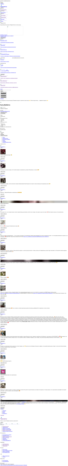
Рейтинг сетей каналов (7, 430)
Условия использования (7, 465)
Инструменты (3, 37)
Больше (2, 408)
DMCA (1, 465)
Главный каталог (6, 426)
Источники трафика (6, 139)
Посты (4, 140)
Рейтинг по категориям (7, 429)
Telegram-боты (5, 427)
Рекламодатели (5, 138)
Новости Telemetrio (6, 451)
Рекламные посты (4, 112)
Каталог (2, 7)
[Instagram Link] (9, 423)
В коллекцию (3, 113)
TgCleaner (4, 438)
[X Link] (18, 423)
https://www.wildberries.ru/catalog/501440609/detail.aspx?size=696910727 (36, 236)
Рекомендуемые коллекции (7, 431)
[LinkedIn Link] (14, 423)
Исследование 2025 (6, 452)
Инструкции (5, 449)
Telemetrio (4, 410)
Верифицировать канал (7, 142)
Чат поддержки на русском (7, 450)
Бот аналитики (5, 460)
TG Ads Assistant (7, 440)
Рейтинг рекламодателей (7, 436)
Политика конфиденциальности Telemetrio (19, 465)
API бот (4, 456)
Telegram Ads (5, 439)
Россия (4, 411)
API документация (6, 455)
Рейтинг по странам (6, 428)
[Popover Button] (2, 107)
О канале (4, 141)
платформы (24, 401)
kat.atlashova (2, 146)
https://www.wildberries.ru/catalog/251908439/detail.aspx (10, 293)
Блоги (4, 412)
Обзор (4, 137)
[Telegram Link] (3, 423)
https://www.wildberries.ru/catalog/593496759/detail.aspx (43, 293)
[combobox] (5, 90)
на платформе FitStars (20, 403)
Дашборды (2, 74)
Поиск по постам (6, 437)
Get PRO (2, 134)
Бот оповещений (6, 461)
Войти (2, 91)
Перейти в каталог (3, 34)
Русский (2, 463)
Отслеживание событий (7, 434)
